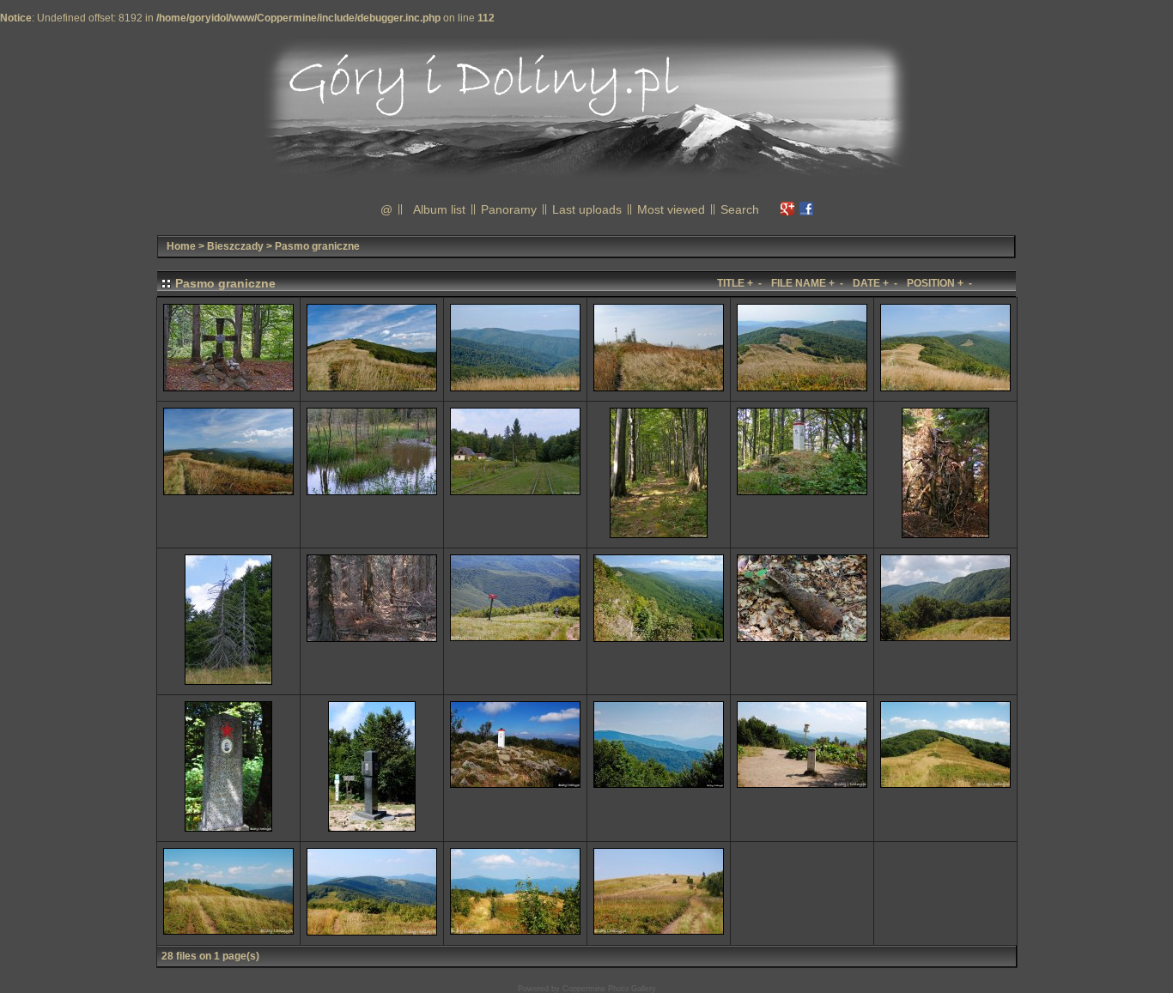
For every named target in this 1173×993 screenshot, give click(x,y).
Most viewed (671, 209)
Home (181, 246)
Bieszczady (235, 246)
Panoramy (509, 209)
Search (739, 209)
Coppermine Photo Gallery (609, 988)
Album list (439, 209)
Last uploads (587, 209)
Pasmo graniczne (317, 246)
